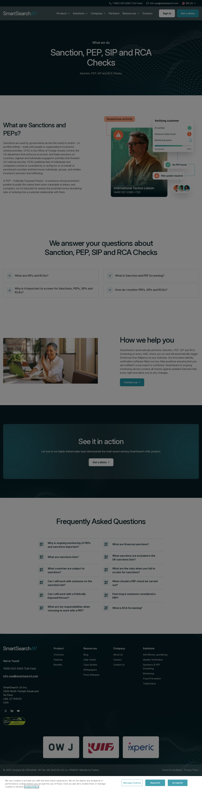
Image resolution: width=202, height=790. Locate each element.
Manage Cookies (132, 782)
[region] (101, 783)
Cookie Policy (31, 786)
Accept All (177, 782)
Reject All (155, 782)
